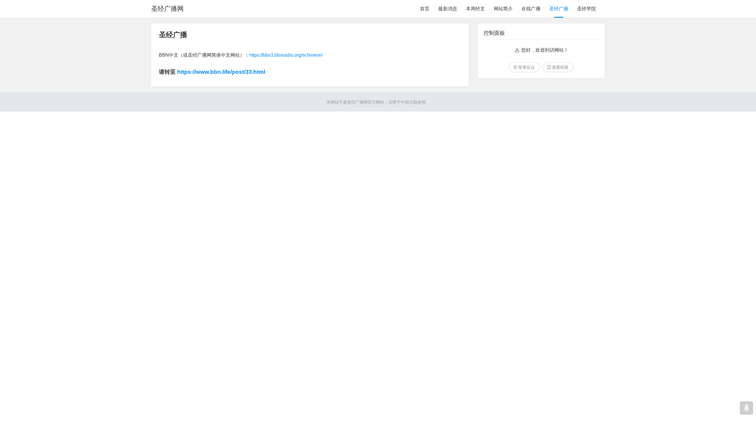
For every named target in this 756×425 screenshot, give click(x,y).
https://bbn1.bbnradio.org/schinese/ (285, 55)
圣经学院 (586, 8)
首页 (424, 8)
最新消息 (447, 8)
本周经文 (475, 8)
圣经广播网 (167, 8)
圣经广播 (558, 8)
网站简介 (503, 8)
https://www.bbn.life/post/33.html (221, 72)
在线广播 (531, 8)
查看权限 (560, 67)
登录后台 (526, 67)
